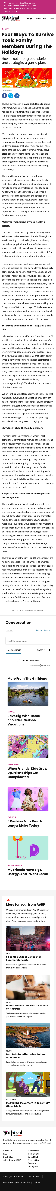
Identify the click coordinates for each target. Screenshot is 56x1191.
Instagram (33, 1166)
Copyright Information (13, 1176)
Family (5, 28)
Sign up (47, 630)
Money (9, 1002)
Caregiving (11, 1100)
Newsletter (33, 1160)
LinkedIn (17, 95)
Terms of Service (33, 1176)
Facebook (4, 95)
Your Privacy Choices (30, 1182)
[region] (28, 646)
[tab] (14, 650)
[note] (27, 90)
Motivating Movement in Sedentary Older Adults (28, 1104)
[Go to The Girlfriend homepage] (7, 18)
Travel (9, 954)
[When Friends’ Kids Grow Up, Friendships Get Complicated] (28, 746)
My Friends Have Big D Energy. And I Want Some (28, 872)
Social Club (33, 1157)
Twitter (10, 95)
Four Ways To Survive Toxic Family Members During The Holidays (28, 43)
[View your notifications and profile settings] (49, 650)
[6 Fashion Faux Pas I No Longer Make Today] (28, 799)
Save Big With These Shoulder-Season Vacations (24, 720)
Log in (39, 630)
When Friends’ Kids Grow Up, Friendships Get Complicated (27, 772)
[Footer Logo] (28, 1133)
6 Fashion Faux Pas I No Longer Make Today (26, 823)
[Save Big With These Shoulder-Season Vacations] (28, 694)
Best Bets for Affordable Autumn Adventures (26, 1056)
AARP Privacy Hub (11, 1182)
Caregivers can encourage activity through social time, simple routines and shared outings (27, 1112)
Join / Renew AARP (12, 1160)
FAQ (5, 1153)
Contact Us (33, 1150)
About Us (7, 1150)
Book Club (8, 1157)
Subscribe (41, 18)
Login (30, 18)
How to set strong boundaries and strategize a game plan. (24, 61)
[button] (52, 17)
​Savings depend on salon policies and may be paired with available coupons (25, 1015)
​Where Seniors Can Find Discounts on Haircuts (27, 1007)
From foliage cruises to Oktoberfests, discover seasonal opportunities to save (27, 1063)
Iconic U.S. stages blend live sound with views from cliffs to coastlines (26, 966)
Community (33, 1153)
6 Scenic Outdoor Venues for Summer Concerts (23, 958)
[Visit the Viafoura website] (44, 665)
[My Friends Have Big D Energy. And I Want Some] (28, 848)
